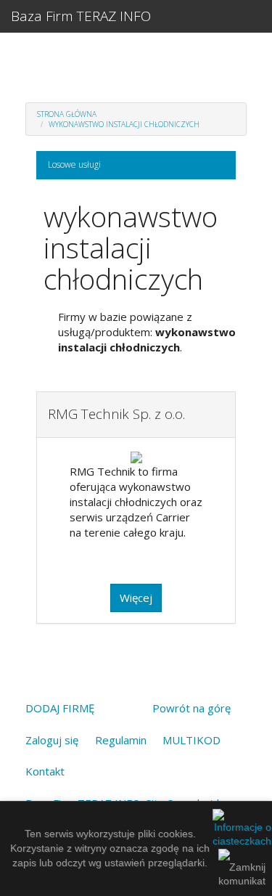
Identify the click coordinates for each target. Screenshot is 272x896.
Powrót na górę (191, 708)
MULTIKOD (191, 740)
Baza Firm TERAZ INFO (81, 16)
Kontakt (45, 771)
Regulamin (121, 740)
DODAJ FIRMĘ (59, 708)
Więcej (136, 597)
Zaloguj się (51, 740)
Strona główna (66, 114)
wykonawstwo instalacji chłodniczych (124, 124)
